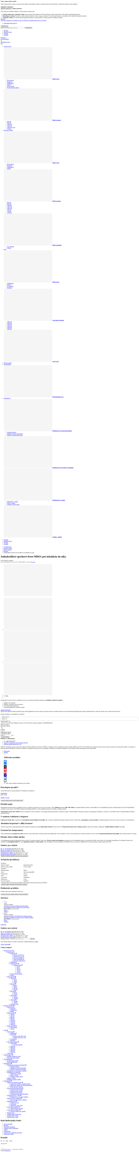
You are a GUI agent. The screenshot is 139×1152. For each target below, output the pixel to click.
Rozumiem (10, 7)
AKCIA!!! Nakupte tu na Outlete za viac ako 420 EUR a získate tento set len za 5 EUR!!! (23, 20)
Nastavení (3, 7)
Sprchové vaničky (8, 130)
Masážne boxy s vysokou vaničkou (19, 1097)
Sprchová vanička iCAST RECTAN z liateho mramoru (18, 916)
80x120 (15, 989)
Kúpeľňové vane (11, 1101)
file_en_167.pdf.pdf (6, 848)
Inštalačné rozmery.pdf (6, 851)
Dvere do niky (10, 86)
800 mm (9, 121)
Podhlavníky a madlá (12, 501)
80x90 (15, 986)
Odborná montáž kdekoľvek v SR (12, 744)
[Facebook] (71, 761)
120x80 (15, 1001)
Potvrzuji (3, 19)
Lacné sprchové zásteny (13, 1110)
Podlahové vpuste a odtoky (14, 1079)
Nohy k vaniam (11, 503)
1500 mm (9, 323)
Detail (5, 910)
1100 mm (9, 212)
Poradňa (6, 35)
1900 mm (9, 329)
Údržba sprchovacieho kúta (14, 1114)
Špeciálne (9, 287)
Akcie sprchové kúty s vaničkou (18, 1099)
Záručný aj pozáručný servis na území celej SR (16, 742)
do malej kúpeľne (18, 1044)
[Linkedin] (71, 764)
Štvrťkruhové (10, 80)
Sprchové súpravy (11, 432)
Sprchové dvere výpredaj (16, 1089)
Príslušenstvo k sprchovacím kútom (16, 1065)
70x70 (15, 979)
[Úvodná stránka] (5, 42)
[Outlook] (71, 777)
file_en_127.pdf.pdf (6, 850)
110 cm (18, 971)
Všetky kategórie (5, 944)
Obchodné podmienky (9, 1127)
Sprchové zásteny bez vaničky (18, 1111)
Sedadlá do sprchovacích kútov (15, 433)
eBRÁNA (8, 1150)
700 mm (9, 129)
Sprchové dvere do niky (16, 1091)
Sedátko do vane (14, 1102)
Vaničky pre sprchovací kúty (14, 1082)
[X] (71, 767)
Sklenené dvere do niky (16, 1092)
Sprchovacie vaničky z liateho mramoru (20, 1084)
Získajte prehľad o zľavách (8, 938)
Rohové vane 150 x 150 (20, 1037)
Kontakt (6, 33)
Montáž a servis (8, 32)
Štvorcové (9, 82)
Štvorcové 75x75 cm (19, 956)
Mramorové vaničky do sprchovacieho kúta (21, 1085)
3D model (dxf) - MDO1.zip (8, 853)
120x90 (15, 1002)
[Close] (4, 754)
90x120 (15, 994)
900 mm (9, 123)
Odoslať (32, 938)
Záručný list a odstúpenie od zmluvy (13, 1132)
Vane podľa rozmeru (12, 1042)
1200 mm (9, 126)
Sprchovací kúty (8, 950)
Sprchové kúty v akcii (12, 1117)
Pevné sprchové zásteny (13, 87)
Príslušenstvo (7, 398)
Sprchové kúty (7, 46)
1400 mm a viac (11, 127)
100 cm (19, 969)
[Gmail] (71, 772)
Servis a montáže (8, 1124)
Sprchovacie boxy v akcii (13, 1095)
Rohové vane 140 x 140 (20, 1036)
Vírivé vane (10, 1053)
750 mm (9, 211)
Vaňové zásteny (8, 363)
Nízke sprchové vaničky (16, 1086)
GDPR (36, 941)
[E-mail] (71, 780)
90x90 (15, 992)
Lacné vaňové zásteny (13, 1107)
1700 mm (9, 326)
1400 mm (9, 208)
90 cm (18, 968)
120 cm (19, 972)
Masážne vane (10, 1112)
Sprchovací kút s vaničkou (14, 1098)
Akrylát (9, 248)
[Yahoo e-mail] (71, 775)
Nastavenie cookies (9, 1134)
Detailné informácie (6, 710)
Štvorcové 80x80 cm (19, 958)
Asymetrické (10, 286)
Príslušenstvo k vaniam (13, 1072)
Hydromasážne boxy (12, 1062)
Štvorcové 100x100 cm (19, 960)
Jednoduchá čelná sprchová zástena (19, 1094)
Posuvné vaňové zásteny (13, 1057)
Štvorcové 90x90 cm (19, 959)
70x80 (15, 981)
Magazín (6, 30)
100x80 (15, 997)
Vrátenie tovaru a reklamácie (11, 1128)
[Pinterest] (71, 769)
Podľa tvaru (10, 952)
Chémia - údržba (11, 1078)
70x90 (15, 982)
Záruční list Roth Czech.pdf (8, 854)
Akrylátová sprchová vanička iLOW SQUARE (16, 906)
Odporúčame (7, 1081)
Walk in (9, 84)
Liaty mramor (10, 246)
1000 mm (9, 124)
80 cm (18, 966)
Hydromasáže (7, 364)
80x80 (15, 985)
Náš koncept (7, 1131)
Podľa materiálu (11, 1026)
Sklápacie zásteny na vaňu (13, 1056)
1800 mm (9, 327)
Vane (5, 249)
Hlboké (9, 168)
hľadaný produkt (5, 27)
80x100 (15, 988)
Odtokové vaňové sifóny (13, 504)
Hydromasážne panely (12, 1060)
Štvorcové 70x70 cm (19, 955)
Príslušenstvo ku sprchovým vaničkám (17, 1070)
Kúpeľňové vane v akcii (16, 1105)
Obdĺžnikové (10, 83)
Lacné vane (13, 1104)
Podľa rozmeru (17, 965)
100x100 (16, 998)
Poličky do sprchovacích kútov (15, 435)
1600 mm (9, 324)
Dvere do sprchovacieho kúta (14, 1088)
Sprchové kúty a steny (12, 1115)
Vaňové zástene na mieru (16, 1108)
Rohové (9, 285)
